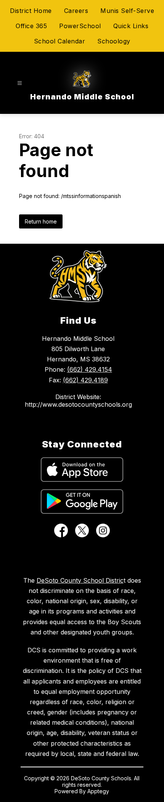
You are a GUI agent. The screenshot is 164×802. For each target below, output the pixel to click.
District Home (31, 10)
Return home (41, 221)
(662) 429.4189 (85, 380)
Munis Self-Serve (127, 10)
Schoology (113, 41)
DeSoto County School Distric (80, 580)
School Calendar (59, 41)
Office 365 (31, 26)
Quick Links (131, 26)
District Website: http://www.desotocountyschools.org (78, 400)
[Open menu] (19, 83)
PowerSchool (80, 26)
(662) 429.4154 (89, 369)
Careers (76, 10)
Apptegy (98, 791)
